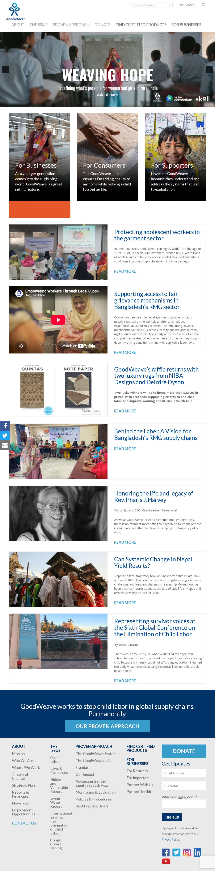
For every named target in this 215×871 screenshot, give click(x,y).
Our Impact (85, 774)
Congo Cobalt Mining (56, 844)
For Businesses (186, 24)
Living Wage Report (56, 802)
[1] (105, 103)
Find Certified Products (140, 24)
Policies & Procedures (93, 799)
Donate (102, 24)
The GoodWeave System (96, 753)
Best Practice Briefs (92, 806)
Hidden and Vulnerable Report (59, 785)
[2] (109, 103)
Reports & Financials (20, 794)
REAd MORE (125, 271)
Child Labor (55, 759)
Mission (18, 753)
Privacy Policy (170, 839)
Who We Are (22, 760)
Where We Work (26, 767)
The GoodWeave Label (94, 760)
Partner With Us (140, 784)
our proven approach (107, 726)
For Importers (138, 777)
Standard (83, 767)
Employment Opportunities (23, 812)
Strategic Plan (23, 785)
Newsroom (21, 803)
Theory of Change (20, 776)
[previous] (5, 69)
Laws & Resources (59, 770)
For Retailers (137, 770)
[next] (209, 69)
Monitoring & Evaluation (96, 792)
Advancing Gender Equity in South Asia (92, 783)
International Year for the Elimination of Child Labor (61, 823)
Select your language (143, 5)
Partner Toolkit (139, 791)
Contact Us (24, 823)
